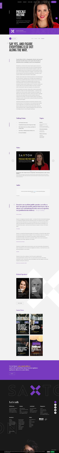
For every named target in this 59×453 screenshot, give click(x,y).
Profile (32, 38)
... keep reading (39, 210)
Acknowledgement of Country (32, 420)
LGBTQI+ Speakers (21, 426)
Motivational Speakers (22, 31)
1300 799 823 (14, 410)
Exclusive (19, 425)
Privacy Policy (31, 424)
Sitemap (30, 426)
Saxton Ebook (31, 425)
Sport (10, 425)
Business (17, 31)
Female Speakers (20, 420)
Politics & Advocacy (43, 133)
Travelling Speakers (21, 424)
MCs (9, 432)
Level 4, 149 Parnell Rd (33, 408)
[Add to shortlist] (10, 38)
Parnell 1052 (31, 409)
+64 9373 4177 (35, 410)
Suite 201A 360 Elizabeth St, (13, 408)
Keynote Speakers (19, 30)
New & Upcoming (20, 419)
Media (39, 38)
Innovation (10, 420)
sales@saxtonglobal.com (45, 414)
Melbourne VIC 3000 (12, 409)
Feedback (42, 38)
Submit (12, 373)
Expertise (35, 38)
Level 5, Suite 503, (22, 408)
